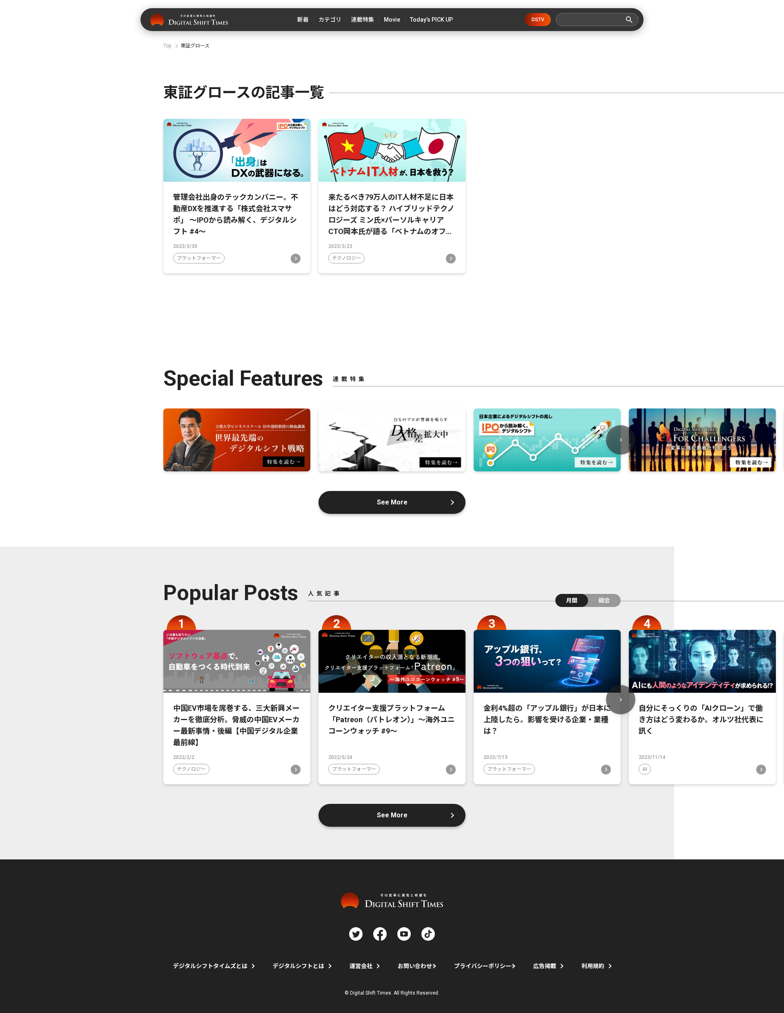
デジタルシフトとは (298, 966)
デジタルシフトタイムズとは (210, 966)
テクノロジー (346, 258)
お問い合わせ (415, 966)
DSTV (538, 19)
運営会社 (361, 966)
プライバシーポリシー (482, 966)
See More (392, 502)
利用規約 (592, 966)
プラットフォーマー (199, 258)
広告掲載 (544, 966)
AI (644, 769)
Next (620, 440)
